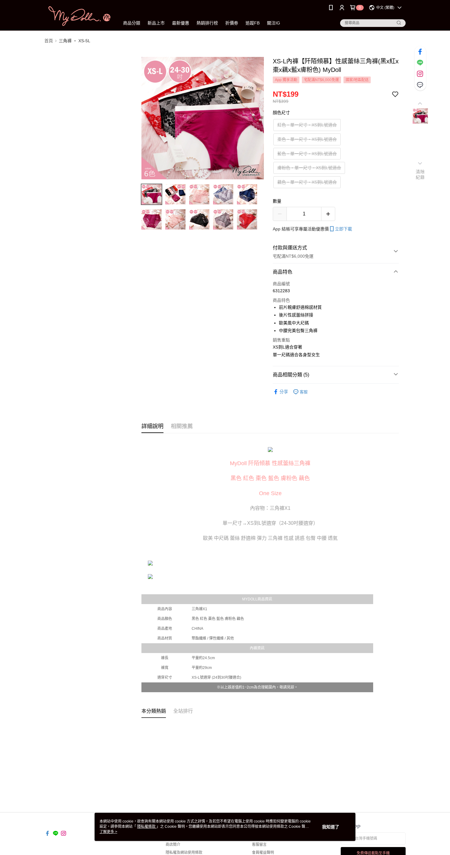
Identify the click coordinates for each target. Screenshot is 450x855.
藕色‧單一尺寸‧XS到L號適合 (307, 182)
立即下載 (343, 228)
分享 (283, 391)
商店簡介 (173, 844)
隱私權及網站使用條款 (184, 852)
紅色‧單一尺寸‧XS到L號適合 (307, 124)
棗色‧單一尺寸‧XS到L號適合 (307, 139)
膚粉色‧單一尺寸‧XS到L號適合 (309, 167)
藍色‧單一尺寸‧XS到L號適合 (307, 153)
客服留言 (259, 844)
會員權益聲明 (263, 852)
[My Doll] (78, 16)
